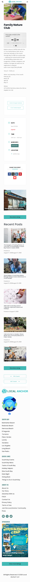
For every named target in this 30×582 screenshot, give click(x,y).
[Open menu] (26, 2)
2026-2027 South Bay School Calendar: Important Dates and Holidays (13, 307)
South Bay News (7, 463)
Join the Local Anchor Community (14, 508)
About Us (5, 488)
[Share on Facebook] (9, 174)
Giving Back (6, 477)
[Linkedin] (16, 174)
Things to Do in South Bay (11, 480)
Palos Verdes (6, 437)
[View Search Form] (2, 1)
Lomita (4, 440)
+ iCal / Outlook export (15, 107)
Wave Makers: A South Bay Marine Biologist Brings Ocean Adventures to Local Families (15, 277)
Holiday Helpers (7, 468)
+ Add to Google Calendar (15, 103)
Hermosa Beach (7, 428)
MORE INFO (15, 145)
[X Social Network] (13, 174)
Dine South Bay (7, 471)
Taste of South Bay (9, 465)
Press (4, 511)
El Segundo (6, 431)
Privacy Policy (7, 502)
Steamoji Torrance (12, 359)
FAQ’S (4, 497)
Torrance (5, 434)
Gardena (5, 443)
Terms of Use (6, 505)
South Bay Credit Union (14, 208)
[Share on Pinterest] (20, 174)
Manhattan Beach (8, 423)
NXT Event (13, 381)
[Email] (14, 177)
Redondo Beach (7, 426)
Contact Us (6, 499)
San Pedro (5, 451)
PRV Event (16, 376)
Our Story (5, 491)
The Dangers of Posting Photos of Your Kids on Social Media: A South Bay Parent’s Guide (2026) (14, 246)
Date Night (5, 474)
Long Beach (6, 448)
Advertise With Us (8, 494)
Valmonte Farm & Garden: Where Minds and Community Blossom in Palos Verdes (14, 335)
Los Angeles (6, 446)
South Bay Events (8, 460)
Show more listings (15, 217)
